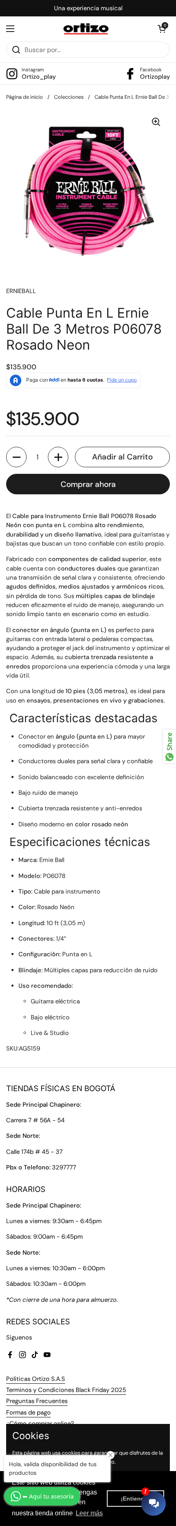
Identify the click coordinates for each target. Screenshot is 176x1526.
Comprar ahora (88, 484)
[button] (161, 28)
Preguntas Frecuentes (37, 1401)
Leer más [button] (89, 1513)
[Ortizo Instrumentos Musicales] (86, 28)
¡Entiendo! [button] (135, 1498)
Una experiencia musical (88, 8)
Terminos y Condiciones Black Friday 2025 (66, 1390)
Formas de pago (28, 1412)
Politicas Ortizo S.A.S (35, 1379)
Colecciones (68, 96)
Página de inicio (24, 96)
